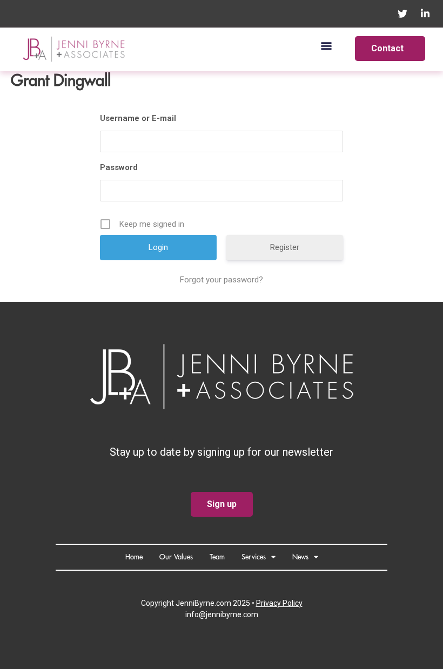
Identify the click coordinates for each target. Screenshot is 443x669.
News (300, 556)
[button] (326, 45)
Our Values (176, 556)
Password (119, 167)
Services (253, 556)
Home (134, 556)
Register (284, 247)
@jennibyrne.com (228, 614)
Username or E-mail (138, 118)
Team (217, 556)
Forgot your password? (221, 280)
